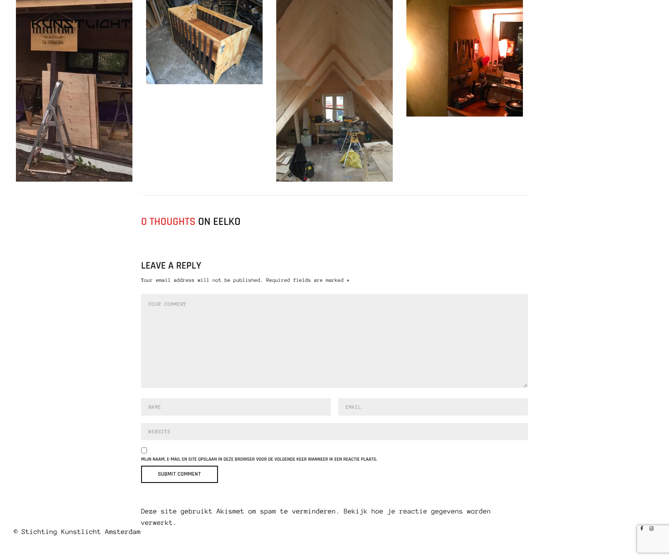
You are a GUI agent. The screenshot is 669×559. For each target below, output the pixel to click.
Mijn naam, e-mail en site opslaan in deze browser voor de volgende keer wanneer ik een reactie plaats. (259, 459)
